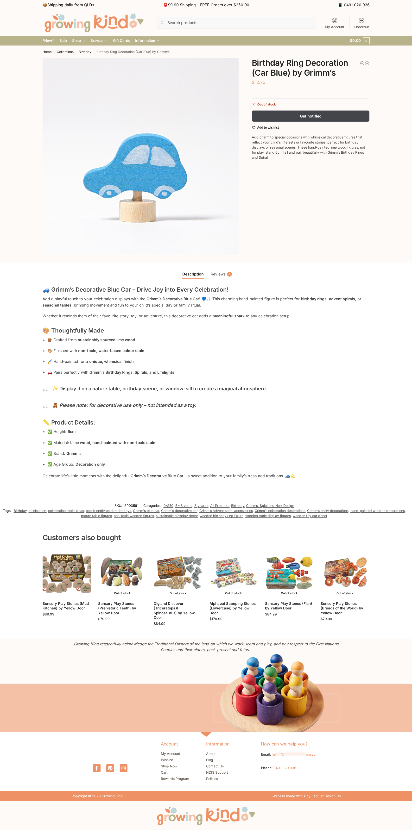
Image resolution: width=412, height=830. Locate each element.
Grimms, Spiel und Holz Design (270, 505)
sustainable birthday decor (177, 516)
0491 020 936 (357, 4)
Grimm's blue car (146, 511)
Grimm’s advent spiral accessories (226, 511)
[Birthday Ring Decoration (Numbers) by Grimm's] (367, 63)
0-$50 (168, 505)
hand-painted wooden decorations (377, 511)
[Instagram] (123, 768)
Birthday (85, 52)
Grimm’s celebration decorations (280, 511)
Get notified (311, 116)
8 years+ (201, 505)
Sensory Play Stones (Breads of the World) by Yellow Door (342, 608)
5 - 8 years (183, 505)
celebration (37, 511)
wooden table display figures (268, 516)
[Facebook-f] (97, 768)
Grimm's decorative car (179, 511)
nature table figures (96, 516)
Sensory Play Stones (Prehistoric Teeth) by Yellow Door (117, 608)
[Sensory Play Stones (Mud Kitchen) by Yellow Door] (67, 573)
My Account (334, 27)
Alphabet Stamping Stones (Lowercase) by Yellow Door (232, 608)
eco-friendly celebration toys (108, 511)
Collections (65, 52)
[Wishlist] (83, 556)
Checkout (361, 27)
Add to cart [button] (66, 624)
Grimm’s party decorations (328, 511)
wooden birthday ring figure (221, 516)
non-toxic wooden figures (134, 516)
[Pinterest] (110, 768)
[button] (359, 41)
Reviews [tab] (220, 274)
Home (47, 52)
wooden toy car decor (310, 516)
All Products (219, 505)
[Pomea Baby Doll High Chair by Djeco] (362, 63)
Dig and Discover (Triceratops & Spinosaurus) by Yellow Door (174, 610)
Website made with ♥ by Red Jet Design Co (307, 796)
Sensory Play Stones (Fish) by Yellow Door (288, 606)
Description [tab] (193, 274)
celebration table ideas (66, 511)
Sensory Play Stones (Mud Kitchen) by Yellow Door (66, 606)
